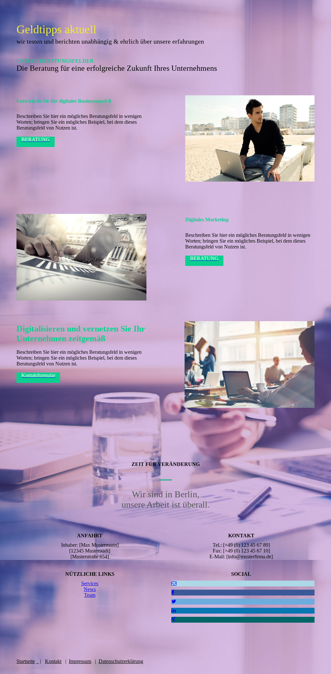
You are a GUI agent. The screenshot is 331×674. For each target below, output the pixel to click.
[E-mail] (173, 583)
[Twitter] (173, 601)
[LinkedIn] (173, 610)
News (90, 589)
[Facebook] (172, 592)
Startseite (25, 661)
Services (89, 583)
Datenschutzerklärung (121, 661)
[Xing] (173, 619)
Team (89, 595)
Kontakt (53, 661)
